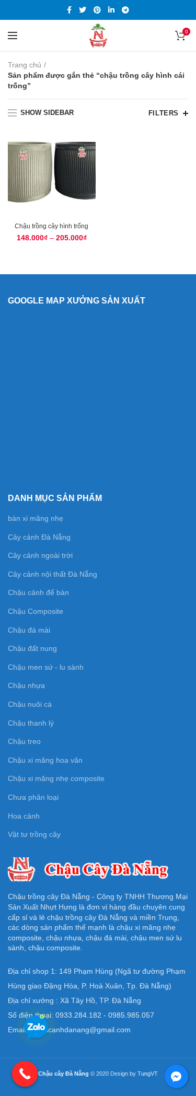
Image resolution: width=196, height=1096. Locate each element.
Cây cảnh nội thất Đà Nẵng (52, 574)
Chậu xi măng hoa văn (45, 760)
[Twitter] (82, 10)
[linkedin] (111, 10)
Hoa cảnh (24, 816)
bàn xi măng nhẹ (35, 518)
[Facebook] (69, 10)
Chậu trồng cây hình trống (51, 226)
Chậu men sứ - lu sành (46, 667)
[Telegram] (125, 10)
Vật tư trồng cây (34, 834)
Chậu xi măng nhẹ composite (56, 778)
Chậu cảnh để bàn (38, 592)
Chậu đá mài (29, 630)
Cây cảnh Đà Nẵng (39, 537)
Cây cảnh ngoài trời (40, 555)
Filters (163, 113)
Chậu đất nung (32, 648)
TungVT (147, 1073)
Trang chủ (24, 65)
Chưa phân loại (33, 797)
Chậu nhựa (26, 685)
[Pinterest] (97, 10)
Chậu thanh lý (31, 723)
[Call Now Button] (25, 1074)
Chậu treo (24, 741)
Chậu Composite (35, 611)
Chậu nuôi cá (30, 704)
